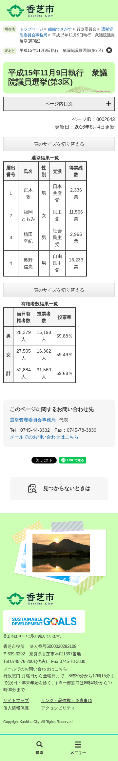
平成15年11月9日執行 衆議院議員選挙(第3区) (61, 50)
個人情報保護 (16, 708)
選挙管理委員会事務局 (33, 419)
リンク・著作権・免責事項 (66, 700)
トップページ (31, 29)
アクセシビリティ (58, 708)
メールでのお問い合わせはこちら (44, 437)
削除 (109, 50)
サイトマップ (16, 700)
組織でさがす (60, 29)
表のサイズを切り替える (59, 144)
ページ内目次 (59, 103)
